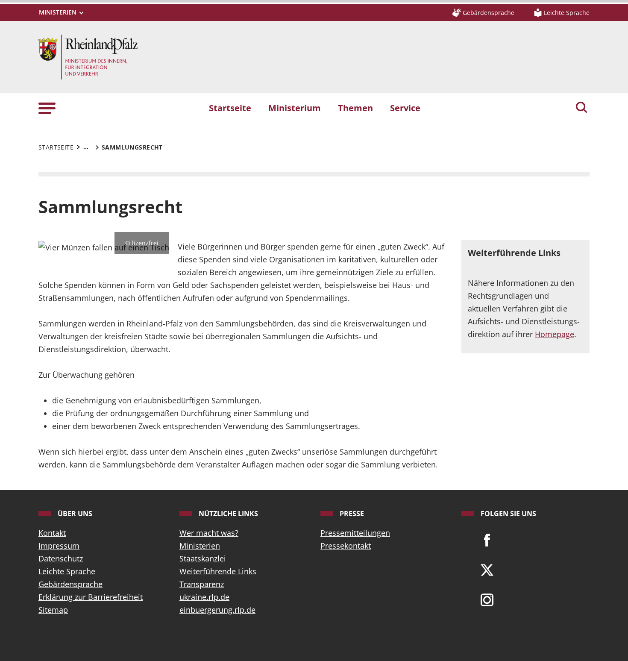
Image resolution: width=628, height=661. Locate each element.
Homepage (554, 334)
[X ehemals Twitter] (487, 569)
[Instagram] (487, 599)
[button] (47, 107)
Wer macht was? (208, 533)
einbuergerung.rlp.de (217, 610)
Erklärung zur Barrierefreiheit (90, 597)
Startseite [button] (230, 108)
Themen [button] (355, 108)
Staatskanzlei (202, 558)
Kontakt (52, 533)
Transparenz (201, 584)
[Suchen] (581, 108)
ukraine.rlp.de (204, 597)
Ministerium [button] (294, 108)
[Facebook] (487, 539)
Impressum (58, 546)
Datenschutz (60, 558)
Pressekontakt (345, 546)
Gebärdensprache (70, 584)
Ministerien (199, 546)
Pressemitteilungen (355, 533)
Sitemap (53, 610)
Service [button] (405, 108)
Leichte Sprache (66, 571)
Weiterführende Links (217, 571)
